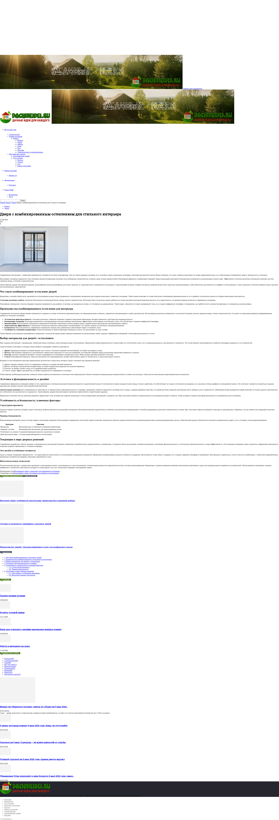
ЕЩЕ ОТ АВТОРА (30, 476)
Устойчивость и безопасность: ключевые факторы (23, 565)
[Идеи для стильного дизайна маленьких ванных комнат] (5, 625)
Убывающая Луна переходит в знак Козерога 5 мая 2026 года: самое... (37, 776)
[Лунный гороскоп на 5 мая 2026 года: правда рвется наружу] (5, 755)
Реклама (7, 815)
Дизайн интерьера (15, 136)
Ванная (20, 140)
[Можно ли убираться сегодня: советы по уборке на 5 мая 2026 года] (17, 702)
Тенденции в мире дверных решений (19, 571)
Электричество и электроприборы (30, 152)
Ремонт (16, 138)
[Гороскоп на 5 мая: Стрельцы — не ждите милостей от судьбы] (5, 738)
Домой (2, 203)
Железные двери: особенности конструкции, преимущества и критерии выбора (37, 500)
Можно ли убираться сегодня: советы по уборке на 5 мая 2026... (34, 706)
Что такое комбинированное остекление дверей (23, 557)
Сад (18, 164)
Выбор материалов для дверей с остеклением (22, 561)
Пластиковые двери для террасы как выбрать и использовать (36, 473)
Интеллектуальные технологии (22, 575)
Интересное (13, 195)
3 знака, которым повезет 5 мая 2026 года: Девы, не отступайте (33, 725)
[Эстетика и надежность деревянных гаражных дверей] (12, 519)
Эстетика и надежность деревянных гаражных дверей (25, 524)
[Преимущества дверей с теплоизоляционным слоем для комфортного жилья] (12, 543)
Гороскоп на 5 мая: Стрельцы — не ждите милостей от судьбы (33, 742)
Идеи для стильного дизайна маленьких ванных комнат (31, 629)
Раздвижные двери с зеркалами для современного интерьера (37, 471)
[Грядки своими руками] (5, 591)
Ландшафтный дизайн (21, 156)
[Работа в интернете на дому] (5, 642)
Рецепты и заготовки (10, 171)
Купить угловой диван (12, 612)
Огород (20, 162)
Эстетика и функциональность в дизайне (20, 563)
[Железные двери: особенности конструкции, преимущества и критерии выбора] (12, 496)
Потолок (20, 150)
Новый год (13, 175)
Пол (18, 148)
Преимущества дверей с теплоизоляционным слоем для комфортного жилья (36, 547)
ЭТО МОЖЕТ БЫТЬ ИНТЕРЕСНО (11, 476)
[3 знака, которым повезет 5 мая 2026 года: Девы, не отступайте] (5, 721)
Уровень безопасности (18, 569)
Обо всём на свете (9, 180)
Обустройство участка (17, 154)
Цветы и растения (24, 166)
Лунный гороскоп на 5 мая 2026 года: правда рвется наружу (32, 759)
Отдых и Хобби (8, 190)
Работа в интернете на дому (15, 646)
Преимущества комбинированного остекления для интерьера (28, 559)
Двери (19, 142)
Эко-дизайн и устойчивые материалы (24, 573)
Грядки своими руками (12, 595)
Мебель (20, 144)
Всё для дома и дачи (10, 130)
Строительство (14, 134)
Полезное (12, 185)
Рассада (20, 160)
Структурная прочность (19, 567)
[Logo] (26, 123)
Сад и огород (18, 158)
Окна (19, 146)
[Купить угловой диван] (5, 608)
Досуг (11, 197)
